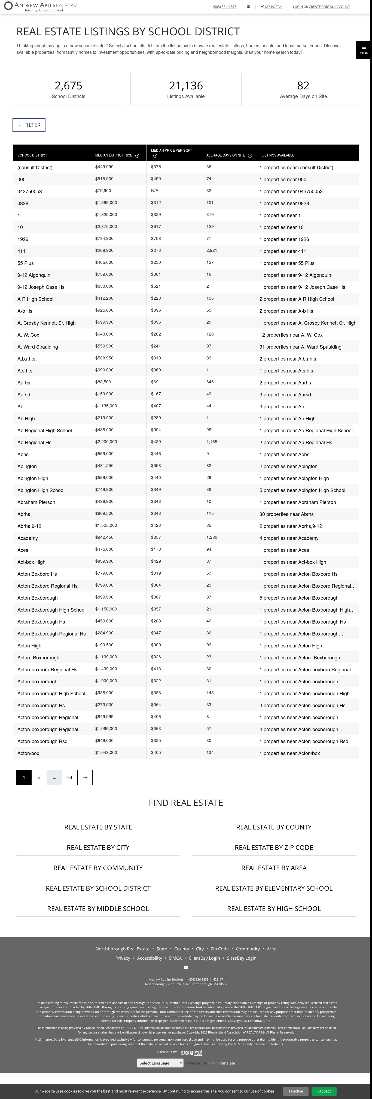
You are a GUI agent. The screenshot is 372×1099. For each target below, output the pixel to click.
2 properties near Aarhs (285, 382)
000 (21, 179)
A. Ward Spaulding (37, 346)
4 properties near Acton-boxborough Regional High (299, 729)
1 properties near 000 (283, 179)
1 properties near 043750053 (291, 191)
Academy (27, 537)
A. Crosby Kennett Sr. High (46, 322)
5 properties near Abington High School (302, 489)
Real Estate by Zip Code (274, 847)
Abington (27, 465)
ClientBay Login (204, 958)
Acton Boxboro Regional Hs (47, 585)
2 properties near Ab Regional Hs (296, 442)
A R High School (35, 298)
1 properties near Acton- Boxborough (300, 657)
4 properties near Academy (289, 537)
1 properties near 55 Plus (287, 262)
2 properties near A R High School (297, 298)
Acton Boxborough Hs (41, 621)
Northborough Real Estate (123, 949)
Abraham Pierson (36, 501)
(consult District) (35, 167)
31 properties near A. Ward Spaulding (300, 346)
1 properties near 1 (280, 214)
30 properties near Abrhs (287, 513)
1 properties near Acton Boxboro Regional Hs (305, 585)
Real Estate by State (98, 826)
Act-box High (31, 561)
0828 (22, 202)
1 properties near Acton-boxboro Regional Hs (305, 669)
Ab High (26, 418)
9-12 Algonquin (33, 274)
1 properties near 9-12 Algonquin (295, 274)
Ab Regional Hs (34, 442)
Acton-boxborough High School (51, 693)
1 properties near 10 (282, 226)
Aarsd (23, 394)
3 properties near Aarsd (285, 394)
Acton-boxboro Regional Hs (47, 669)
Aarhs (23, 382)
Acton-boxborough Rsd (42, 740)
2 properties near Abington (289, 465)
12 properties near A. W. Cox (291, 334)
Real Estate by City (98, 847)
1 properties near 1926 (284, 238)
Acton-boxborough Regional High (47, 729)
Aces (22, 549)
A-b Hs (24, 310)
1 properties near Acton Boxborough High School (305, 609)
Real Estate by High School (274, 908)
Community (248, 949)
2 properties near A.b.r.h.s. (289, 358)
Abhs (23, 454)
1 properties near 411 (283, 250)
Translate (226, 1063)
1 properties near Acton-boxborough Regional (299, 717)
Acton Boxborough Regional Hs (51, 633)
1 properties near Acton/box (290, 752)
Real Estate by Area (274, 867)
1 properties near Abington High (294, 477)
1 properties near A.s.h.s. (287, 370)
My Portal (273, 6)
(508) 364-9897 (224, 6)
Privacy (122, 958)
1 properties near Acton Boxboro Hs (299, 573)
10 (20, 226)
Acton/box (28, 752)
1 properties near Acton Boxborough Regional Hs (299, 633)
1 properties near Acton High (291, 645)
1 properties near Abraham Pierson (298, 501)
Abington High (32, 477)
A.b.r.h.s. (27, 358)
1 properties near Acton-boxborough (299, 681)
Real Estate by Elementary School (274, 888)
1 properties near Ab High (288, 418)
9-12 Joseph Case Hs (41, 286)
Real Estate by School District (98, 888)
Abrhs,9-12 (29, 525)
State (162, 949)
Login (298, 6)
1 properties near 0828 (284, 202)
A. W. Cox (28, 334)
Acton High (29, 645)
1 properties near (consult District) (296, 167)
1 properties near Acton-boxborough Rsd (304, 740)
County (181, 949)
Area (271, 949)
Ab (20, 406)
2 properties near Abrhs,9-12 (291, 525)
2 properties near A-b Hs (286, 310)
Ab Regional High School (44, 430)
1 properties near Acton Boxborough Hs (303, 621)
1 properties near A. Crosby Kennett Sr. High (308, 322)
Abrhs (23, 513)
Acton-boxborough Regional (47, 717)
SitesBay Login (242, 958)
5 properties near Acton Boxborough (299, 597)
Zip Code (220, 949)
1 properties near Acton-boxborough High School (305, 693)
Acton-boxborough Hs (41, 705)
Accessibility (149, 958)
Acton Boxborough (37, 597)
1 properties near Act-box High (293, 561)
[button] (364, 50)
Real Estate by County (274, 826)
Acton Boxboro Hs (37, 573)
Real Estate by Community (98, 867)
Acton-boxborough (37, 681)
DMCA (175, 958)
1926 (22, 238)
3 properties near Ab (282, 406)
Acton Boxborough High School (51, 609)
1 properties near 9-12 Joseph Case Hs (302, 286)
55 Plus (25, 262)
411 (21, 250)
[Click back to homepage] (38, 6)
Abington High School (41, 489)
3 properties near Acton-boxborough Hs (303, 705)
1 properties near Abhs (284, 454)
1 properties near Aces (284, 549)
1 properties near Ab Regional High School (306, 430)
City (200, 949)
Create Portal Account (329, 6)
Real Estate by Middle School (98, 908)
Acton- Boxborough (38, 657)
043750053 (29, 191)
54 (69, 777)
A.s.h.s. (25, 370)
